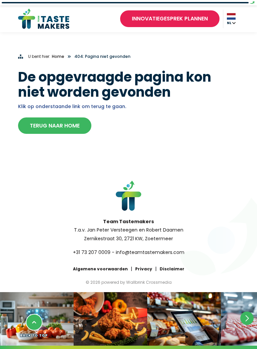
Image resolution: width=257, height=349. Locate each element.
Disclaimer (172, 269)
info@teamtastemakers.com (150, 252)
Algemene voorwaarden (100, 269)
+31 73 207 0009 (91, 252)
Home (58, 56)
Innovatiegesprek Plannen (170, 18)
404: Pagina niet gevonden (102, 56)
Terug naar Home (55, 125)
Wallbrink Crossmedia (149, 282)
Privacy (143, 269)
